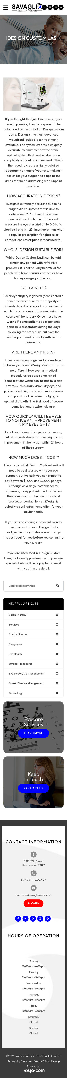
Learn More (33, 733)
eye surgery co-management (26, 673)
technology (15, 693)
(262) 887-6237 (33, 880)
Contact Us (33, 788)
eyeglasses (15, 644)
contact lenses (18, 634)
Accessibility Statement (20, 1061)
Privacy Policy (41, 1061)
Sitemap (55, 1061)
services (14, 624)
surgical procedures (20, 663)
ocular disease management (26, 683)
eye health (15, 654)
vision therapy (17, 614)
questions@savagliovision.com (33, 895)
